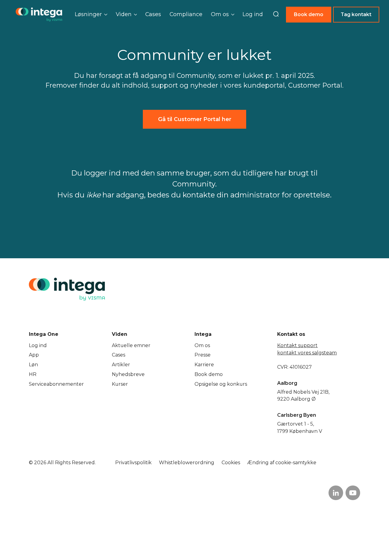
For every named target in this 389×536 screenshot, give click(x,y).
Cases (153, 14)
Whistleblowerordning (186, 462)
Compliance (186, 14)
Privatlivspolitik (133, 462)
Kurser (120, 384)
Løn (33, 364)
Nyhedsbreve (128, 374)
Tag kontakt (356, 14)
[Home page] (39, 14)
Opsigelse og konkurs (220, 384)
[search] (276, 15)
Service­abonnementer (56, 384)
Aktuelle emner (131, 345)
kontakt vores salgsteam (307, 353)
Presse (202, 355)
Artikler (121, 364)
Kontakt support (297, 345)
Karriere (204, 364)
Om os (202, 345)
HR (32, 374)
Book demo (308, 14)
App (34, 355)
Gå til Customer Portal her (194, 119)
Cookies (231, 462)
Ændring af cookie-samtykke (281, 462)
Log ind (253, 14)
